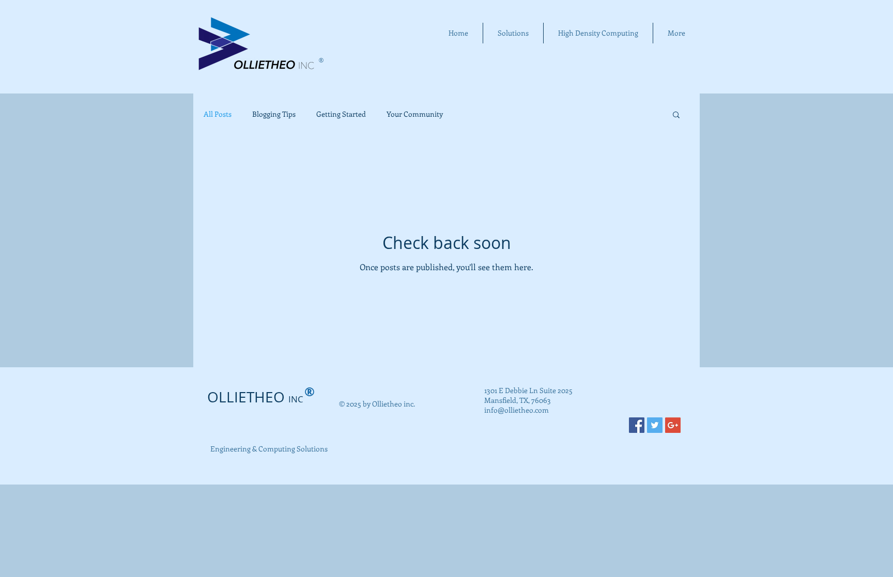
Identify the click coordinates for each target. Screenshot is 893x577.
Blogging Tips (274, 114)
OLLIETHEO (255, 397)
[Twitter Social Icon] (655, 425)
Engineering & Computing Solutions (269, 449)
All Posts (218, 114)
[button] (676, 115)
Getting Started (341, 114)
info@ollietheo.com (516, 410)
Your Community (415, 114)
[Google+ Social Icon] (673, 425)
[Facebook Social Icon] (636, 425)
